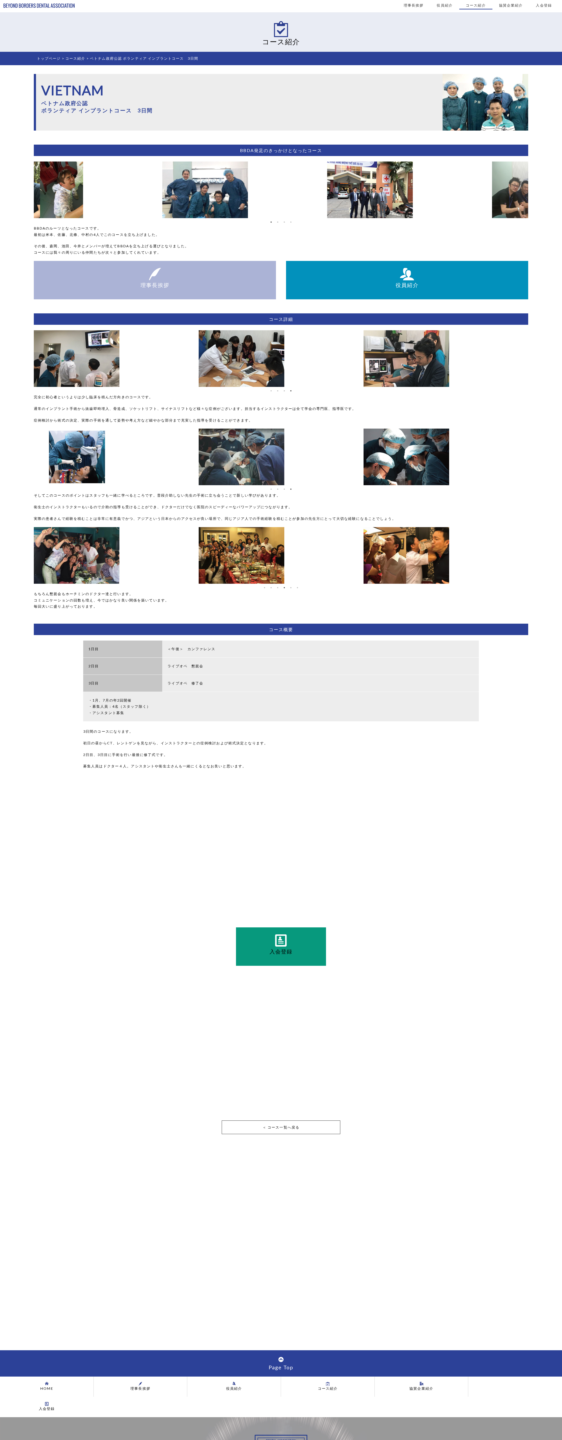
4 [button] (291, 222)
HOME (46, 1388)
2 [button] (278, 222)
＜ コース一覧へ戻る (281, 1127)
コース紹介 (476, 5)
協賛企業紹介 (511, 5)
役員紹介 (445, 5)
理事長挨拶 (414, 5)
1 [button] (271, 222)
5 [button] (291, 587)
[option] (117, 190)
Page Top (281, 1367)
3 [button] (284, 222)
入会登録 (544, 5)
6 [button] (297, 587)
